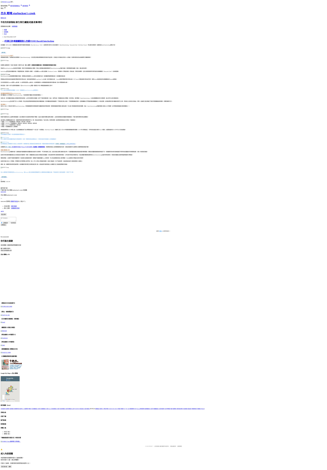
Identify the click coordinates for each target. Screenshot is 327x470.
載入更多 (3, 214)
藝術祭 (162, 408)
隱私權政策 (173, 446)
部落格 (6, 32)
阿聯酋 (122, 408)
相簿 (5, 30)
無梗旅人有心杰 (201, 408)
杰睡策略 (16, 408)
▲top (2, 211)
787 (126, 408)
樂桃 (107, 408)
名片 (5, 34)
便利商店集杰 (180, 408)
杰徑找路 (3, 408)
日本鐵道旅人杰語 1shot (45, 408)
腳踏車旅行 (194, 408)
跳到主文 (3, 18)
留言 (16, 201)
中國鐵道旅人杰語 (157, 408)
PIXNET (151, 446)
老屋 (171, 408)
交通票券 (26, 408)
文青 (166, 408)
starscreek (3, 191)
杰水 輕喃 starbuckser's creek (18, 13)
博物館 (168, 408)
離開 (10, 466)
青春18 (30, 408)
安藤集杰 (175, 408)
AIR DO (116, 408)
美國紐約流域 (15, 208)
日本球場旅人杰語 (64, 408)
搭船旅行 (190, 408)
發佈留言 (3, 225)
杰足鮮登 (7, 408)
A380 (128, 408)
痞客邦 (13, 201)
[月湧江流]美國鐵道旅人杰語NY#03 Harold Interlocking (29, 41)
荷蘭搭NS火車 (71, 408)
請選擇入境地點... (15, 441)
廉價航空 (97, 408)
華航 (105, 408)
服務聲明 (179, 446)
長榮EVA (102, 408)
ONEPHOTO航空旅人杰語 (80, 408)
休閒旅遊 (14, 26)
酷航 (119, 408)
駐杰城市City (21, 408)
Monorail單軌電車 (140, 408)
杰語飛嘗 (11, 408)
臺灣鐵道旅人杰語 (149, 408)
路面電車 (132, 408)
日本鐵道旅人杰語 (36, 408)
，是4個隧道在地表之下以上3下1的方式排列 (25, 147)
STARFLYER (111, 408)
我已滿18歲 (4, 466)
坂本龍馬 (185, 408)
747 (124, 408)
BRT (135, 408)
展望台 (88, 408)
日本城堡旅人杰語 (55, 408)
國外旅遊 (14, 206)
